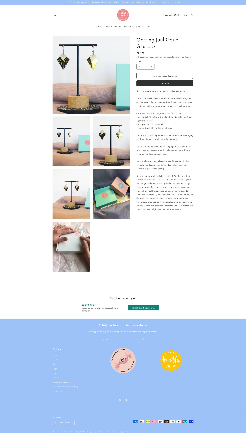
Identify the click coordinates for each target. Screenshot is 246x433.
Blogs (55, 368)
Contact (56, 377)
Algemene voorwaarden (62, 382)
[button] (55, 15)
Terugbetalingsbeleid (94, 432)
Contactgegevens (123, 432)
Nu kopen (164, 83)
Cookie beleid (58, 391)
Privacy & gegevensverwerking (65, 386)
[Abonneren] (143, 339)
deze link (144, 135)
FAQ (54, 373)
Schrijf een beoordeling (143, 307)
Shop (55, 359)
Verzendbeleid (109, 432)
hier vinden (179, 190)
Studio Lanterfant (64, 432)
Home (55, 355)
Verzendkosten (160, 57)
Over (55, 364)
